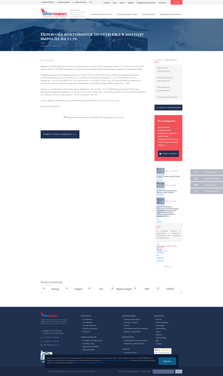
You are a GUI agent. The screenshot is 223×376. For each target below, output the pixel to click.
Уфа (157, 341)
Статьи (126, 325)
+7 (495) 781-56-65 (63, 2)
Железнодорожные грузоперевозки (165, 79)
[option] (168, 237)
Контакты (162, 3)
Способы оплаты (130, 352)
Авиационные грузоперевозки (163, 69)
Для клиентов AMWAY (91, 347)
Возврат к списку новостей (58, 134)
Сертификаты (88, 322)
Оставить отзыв (89, 344)
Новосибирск (161, 328)
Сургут (158, 332)
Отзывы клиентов (89, 325)
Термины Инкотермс (132, 319)
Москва (159, 319)
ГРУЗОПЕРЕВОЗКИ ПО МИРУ (127, 14)
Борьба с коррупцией (132, 332)
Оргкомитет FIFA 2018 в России (167, 247)
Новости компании (90, 328)
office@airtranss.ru (51, 345)
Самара (159, 344)
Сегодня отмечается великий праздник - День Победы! (166, 191)
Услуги (122, 3)
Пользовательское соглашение (136, 328)
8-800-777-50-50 (47, 2)
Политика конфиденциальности (129, 371)
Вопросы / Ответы (131, 322)
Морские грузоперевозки (167, 97)
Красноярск (160, 325)
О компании (87, 319)
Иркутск (159, 335)
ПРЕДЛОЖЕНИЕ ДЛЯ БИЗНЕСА (170, 14)
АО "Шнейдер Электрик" (167, 260)
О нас (115, 3)
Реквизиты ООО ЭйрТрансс (134, 344)
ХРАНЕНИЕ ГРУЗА (148, 14)
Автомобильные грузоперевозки (163, 89)
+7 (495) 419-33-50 (80, 2)
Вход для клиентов (176, 2)
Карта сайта (146, 371)
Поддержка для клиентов (146, 3)
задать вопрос (169, 154)
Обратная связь (89, 350)
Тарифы (131, 3)
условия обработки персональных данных (115, 360)
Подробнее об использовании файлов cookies (89, 363)
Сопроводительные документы (136, 340)
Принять (167, 361)
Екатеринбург (161, 338)
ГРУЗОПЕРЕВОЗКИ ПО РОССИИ (101, 14)
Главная (106, 3)
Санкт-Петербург (162, 322)
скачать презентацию (170, 108)
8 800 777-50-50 (52, 330)
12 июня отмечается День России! (168, 176)
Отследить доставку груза (92, 340)
